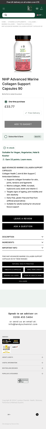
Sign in (41, 9)
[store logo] (29, 8)
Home (4, 22)
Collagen (32, 22)
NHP (4, 167)
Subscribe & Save (24, 136)
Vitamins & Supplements (17, 22)
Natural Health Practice (23, 264)
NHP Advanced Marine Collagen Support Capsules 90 (22, 26)
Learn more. (26, 159)
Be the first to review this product (12, 94)
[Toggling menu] (3, 8)
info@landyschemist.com (23, 324)
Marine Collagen (8, 24)
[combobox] (18, 15)
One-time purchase (17, 101)
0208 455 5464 (23, 317)
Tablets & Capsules (24, 24)
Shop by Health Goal (33, 275)
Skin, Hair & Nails (34, 269)
